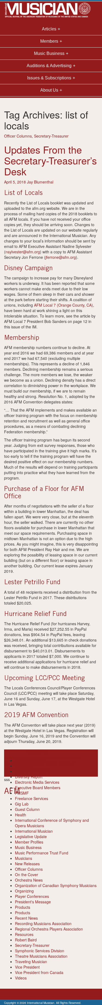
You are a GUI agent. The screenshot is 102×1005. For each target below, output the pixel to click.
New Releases (27, 863)
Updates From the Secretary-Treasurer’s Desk (50, 160)
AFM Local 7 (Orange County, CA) (63, 305)
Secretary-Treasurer (51, 136)
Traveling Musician (31, 961)
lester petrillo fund (50, 763)
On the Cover (26, 874)
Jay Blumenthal (40, 182)
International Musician (34, 831)
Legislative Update (31, 836)
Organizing (24, 891)
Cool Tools (24, 765)
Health (20, 814)
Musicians (23, 858)
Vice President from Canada (39, 972)
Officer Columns (18, 136)
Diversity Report (28, 776)
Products (22, 907)
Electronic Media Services (37, 782)
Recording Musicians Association (43, 923)
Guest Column (27, 809)
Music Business (28, 847)
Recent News (26, 918)
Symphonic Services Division (39, 950)
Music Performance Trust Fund (41, 852)
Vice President (27, 967)
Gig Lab (22, 804)
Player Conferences (32, 896)
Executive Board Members (37, 787)
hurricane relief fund (59, 757)
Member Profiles (29, 842)
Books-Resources (30, 760)
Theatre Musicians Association (41, 956)
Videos (21, 978)
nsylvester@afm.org (22, 251)
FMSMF (22, 793)
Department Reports (32, 771)
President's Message (33, 901)
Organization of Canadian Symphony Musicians (56, 885)
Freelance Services (31, 798)
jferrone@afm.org (60, 257)
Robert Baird (26, 939)
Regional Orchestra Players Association (49, 929)
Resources (24, 934)
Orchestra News (29, 880)
